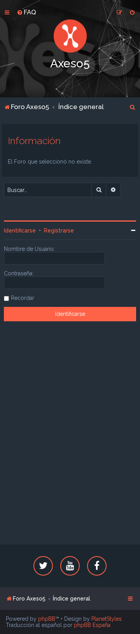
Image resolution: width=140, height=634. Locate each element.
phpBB (46, 619)
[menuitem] (26, 12)
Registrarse (59, 230)
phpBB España (92, 625)
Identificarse (20, 230)
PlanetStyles (106, 619)
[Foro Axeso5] (70, 36)
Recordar (22, 298)
